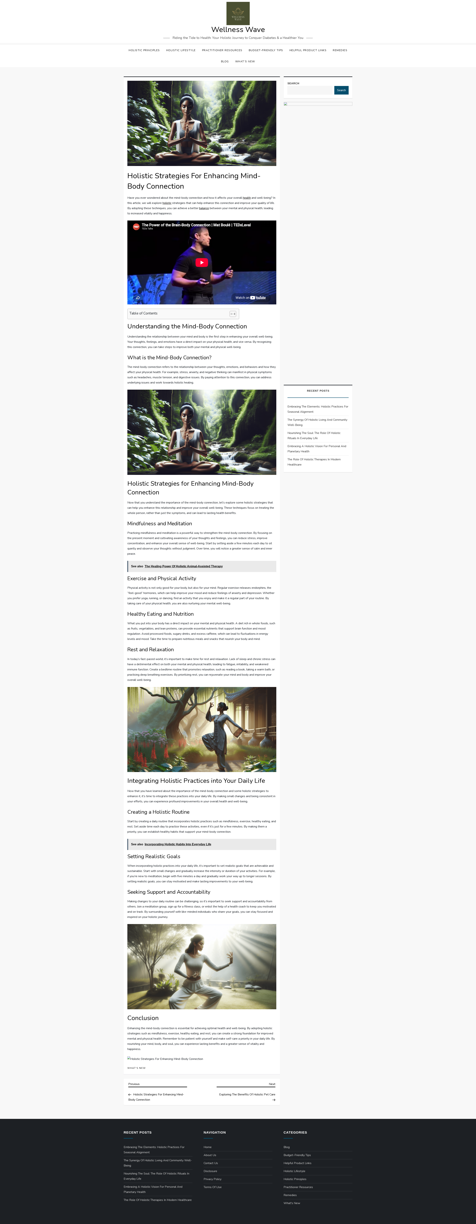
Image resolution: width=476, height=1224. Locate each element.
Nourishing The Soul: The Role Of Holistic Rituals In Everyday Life (313, 435)
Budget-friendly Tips (266, 50)
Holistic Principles (144, 50)
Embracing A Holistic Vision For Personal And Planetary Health (316, 448)
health (247, 198)
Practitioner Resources (222, 50)
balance (204, 208)
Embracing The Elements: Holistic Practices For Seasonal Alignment (317, 409)
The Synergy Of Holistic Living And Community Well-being (317, 422)
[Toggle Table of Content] (231, 314)
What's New (136, 1068)
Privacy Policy (212, 1179)
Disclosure (210, 1171)
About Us (210, 1155)
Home (208, 1147)
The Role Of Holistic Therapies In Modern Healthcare (314, 462)
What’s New (245, 61)
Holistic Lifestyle (181, 50)
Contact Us (211, 1163)
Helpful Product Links (308, 50)
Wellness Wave (238, 30)
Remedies (340, 50)
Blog (225, 61)
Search (293, 83)
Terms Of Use (213, 1187)
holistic (167, 203)
